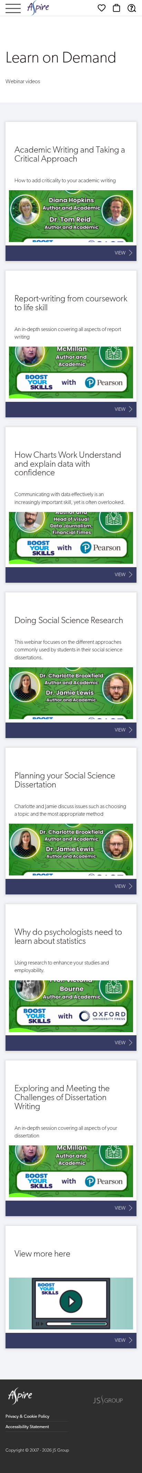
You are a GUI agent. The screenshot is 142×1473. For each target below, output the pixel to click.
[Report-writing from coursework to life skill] (71, 344)
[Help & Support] (131, 8)
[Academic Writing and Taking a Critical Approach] (71, 191)
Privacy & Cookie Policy (27, 1416)
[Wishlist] (101, 8)
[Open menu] (13, 9)
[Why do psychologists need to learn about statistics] (71, 977)
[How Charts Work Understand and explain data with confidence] (71, 505)
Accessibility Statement (27, 1427)
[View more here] (71, 1287)
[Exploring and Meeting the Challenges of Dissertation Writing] (71, 1138)
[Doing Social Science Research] (71, 665)
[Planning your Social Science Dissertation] (71, 821)
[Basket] (116, 8)
